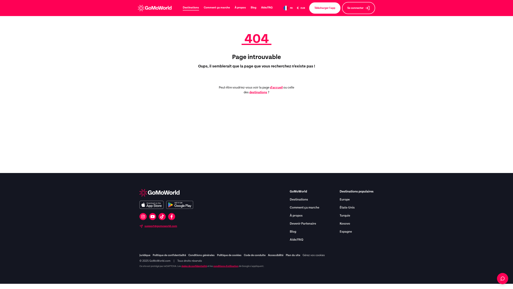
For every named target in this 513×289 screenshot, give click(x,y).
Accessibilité (275, 255)
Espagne (346, 231)
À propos (240, 7)
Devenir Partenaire (303, 223)
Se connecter (355, 8)
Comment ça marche (217, 7)
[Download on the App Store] (151, 205)
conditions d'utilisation (225, 266)
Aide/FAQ (267, 7)
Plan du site (293, 255)
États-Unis (347, 207)
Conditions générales (201, 255)
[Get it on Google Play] (179, 205)
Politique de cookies (229, 255)
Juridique (144, 255)
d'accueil (276, 87)
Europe (345, 199)
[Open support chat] (502, 278)
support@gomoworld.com (160, 226)
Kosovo (345, 223)
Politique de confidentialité (169, 255)
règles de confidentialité (194, 266)
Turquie (345, 215)
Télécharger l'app (324, 8)
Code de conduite (255, 255)
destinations (258, 92)
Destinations (191, 7)
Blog (253, 7)
